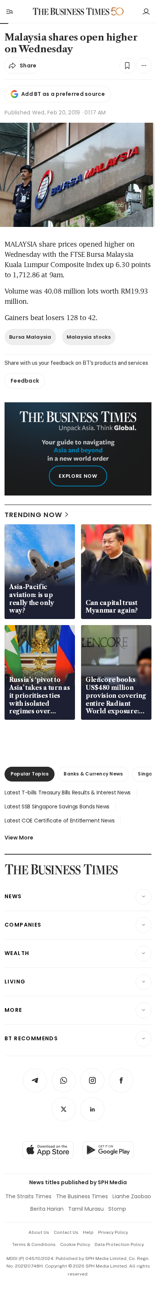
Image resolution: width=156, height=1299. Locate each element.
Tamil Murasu (86, 1209)
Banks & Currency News (93, 774)
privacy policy (113, 1232)
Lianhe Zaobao (131, 1196)
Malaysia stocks (89, 337)
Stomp (117, 1209)
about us (38, 1232)
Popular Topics (29, 774)
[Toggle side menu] (9, 11)
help (88, 1232)
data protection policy (119, 1244)
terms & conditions (34, 1244)
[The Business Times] (71, 12)
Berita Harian (47, 1209)
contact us (66, 1232)
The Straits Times (28, 1196)
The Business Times (82, 1196)
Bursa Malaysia (30, 337)
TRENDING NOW (33, 514)
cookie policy (75, 1244)
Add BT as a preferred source (63, 94)
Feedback (25, 381)
